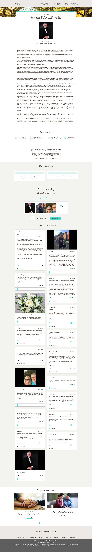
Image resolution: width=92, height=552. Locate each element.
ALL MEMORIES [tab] (40, 225)
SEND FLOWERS (22, 322)
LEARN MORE (30, 517)
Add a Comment (22, 268)
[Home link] (17, 4)
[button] (45, 4)
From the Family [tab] (51, 225)
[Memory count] (40, 198)
